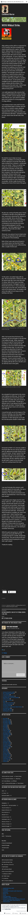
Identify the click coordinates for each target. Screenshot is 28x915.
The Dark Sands (7, 705)
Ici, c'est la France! (7, 700)
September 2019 (7, 734)
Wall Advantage (7, 896)
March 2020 (5, 729)
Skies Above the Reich (8, 702)
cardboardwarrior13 (20, 605)
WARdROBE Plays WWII (8, 888)
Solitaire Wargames (8, 704)
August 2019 (6, 735)
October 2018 (6, 745)
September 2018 (7, 746)
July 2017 (5, 761)
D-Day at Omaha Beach (8, 696)
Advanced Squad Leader (12, 606)
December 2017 (6, 754)
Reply (5, 653)
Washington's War (7, 710)
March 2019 (5, 739)
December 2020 (6, 721)
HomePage (5, 889)
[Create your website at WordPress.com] (14, 1)
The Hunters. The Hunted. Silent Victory (12, 706)
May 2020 (5, 726)
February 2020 (6, 730)
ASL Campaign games (8, 693)
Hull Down (5, 892)
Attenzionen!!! (6, 901)
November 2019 (6, 733)
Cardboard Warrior (8, 14)
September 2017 (7, 758)
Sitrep (4, 894)
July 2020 (5, 725)
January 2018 (6, 753)
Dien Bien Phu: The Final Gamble (11, 697)
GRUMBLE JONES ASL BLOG (10, 897)
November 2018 (6, 743)
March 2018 (5, 752)
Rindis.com (5, 893)
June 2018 (5, 750)
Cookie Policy (8, 909)
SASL (4, 701)
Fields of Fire (6, 698)
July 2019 (5, 737)
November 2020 (6, 722)
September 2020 (7, 723)
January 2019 (6, 741)
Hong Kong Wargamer (12, 627)
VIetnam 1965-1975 (7, 709)
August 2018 (6, 747)
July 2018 (5, 749)
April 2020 (5, 727)
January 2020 (6, 731)
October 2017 (6, 757)
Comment (20, 675)
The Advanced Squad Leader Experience (12, 890)
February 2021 (6, 719)
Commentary (6, 694)
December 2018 (6, 742)
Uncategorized (6, 708)
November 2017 (6, 756)
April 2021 (5, 718)
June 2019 (5, 738)
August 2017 (6, 760)
